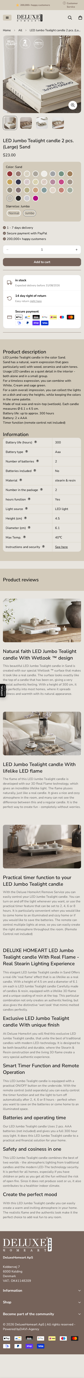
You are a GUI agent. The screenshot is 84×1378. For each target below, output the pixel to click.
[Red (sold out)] (61, 190)
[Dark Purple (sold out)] (18, 190)
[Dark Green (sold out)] (10, 190)
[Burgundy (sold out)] (18, 174)
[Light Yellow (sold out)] (35, 182)
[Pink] (53, 190)
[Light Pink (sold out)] (44, 182)
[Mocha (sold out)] (70, 182)
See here (61, 547)
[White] (44, 174)
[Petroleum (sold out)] (44, 190)
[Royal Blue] (18, 182)
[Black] (18, 198)
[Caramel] (70, 174)
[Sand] (10, 198)
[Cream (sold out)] (27, 174)
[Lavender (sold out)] (27, 182)
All (20, 30)
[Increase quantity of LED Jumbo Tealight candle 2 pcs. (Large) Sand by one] (76, 249)
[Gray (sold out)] (35, 174)
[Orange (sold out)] (35, 190)
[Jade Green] (61, 174)
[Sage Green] (70, 190)
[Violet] (35, 198)
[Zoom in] (72, 105)
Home (7, 30)
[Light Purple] (53, 182)
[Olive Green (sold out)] (27, 190)
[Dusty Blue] (27, 198)
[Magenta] (61, 182)
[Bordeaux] (10, 174)
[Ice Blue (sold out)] (53, 174)
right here (36, 301)
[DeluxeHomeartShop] (29, 17)
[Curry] (10, 182)
